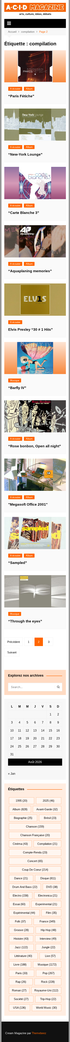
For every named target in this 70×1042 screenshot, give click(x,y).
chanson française (35, 835)
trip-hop (48, 999)
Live (50, 955)
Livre (20, 964)
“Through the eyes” (25, 621)
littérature (23, 955)
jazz (21, 947)
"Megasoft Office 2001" (28, 504)
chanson (35, 826)
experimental (46, 904)
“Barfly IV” (17, 388)
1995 (21, 800)
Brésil (50, 817)
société (21, 999)
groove (21, 930)
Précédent (13, 641)
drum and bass (24, 886)
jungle (48, 947)
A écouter (15, 88)
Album (29, 88)
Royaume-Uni (46, 990)
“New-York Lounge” (25, 154)
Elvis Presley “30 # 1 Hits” (30, 329)
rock (48, 981)
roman (19, 990)
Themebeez (39, 1033)
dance (21, 878)
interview (48, 938)
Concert (35, 861)
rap (20, 981)
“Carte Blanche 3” (23, 213)
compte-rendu (35, 852)
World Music (46, 1007)
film (51, 912)
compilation (47, 843)
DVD (52, 886)
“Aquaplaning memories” (30, 271)
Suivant (11, 652)
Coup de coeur (35, 869)
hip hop (48, 930)
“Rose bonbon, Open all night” (34, 446)
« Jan (11, 773)
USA (19, 1007)
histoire (21, 938)
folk (20, 921)
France (47, 921)
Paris (21, 973)
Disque (48, 878)
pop (49, 973)
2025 (48, 800)
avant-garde (47, 809)
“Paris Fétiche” (21, 96)
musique (47, 964)
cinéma (20, 843)
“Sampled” (17, 563)
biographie (23, 817)
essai (19, 904)
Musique (14, 380)
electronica (47, 895)
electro (20, 895)
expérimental (24, 912)
